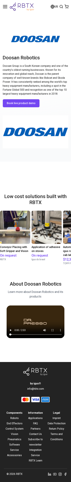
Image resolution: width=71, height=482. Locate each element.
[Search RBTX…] (61, 7)
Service (14, 450)
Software (14, 444)
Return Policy (56, 428)
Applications (35, 418)
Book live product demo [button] (21, 103)
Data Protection (57, 423)
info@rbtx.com (35, 388)
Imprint (57, 418)
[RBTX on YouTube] (54, 474)
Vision (14, 434)
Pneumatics (14, 439)
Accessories (14, 455)
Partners (35, 428)
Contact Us (35, 434)
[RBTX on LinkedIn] (49, 474)
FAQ (35, 423)
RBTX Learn (35, 460)
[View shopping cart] (67, 7)
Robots (14, 418)
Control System (14, 428)
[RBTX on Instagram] (60, 474)
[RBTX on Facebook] (65, 474)
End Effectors (14, 423)
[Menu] (5, 6)
